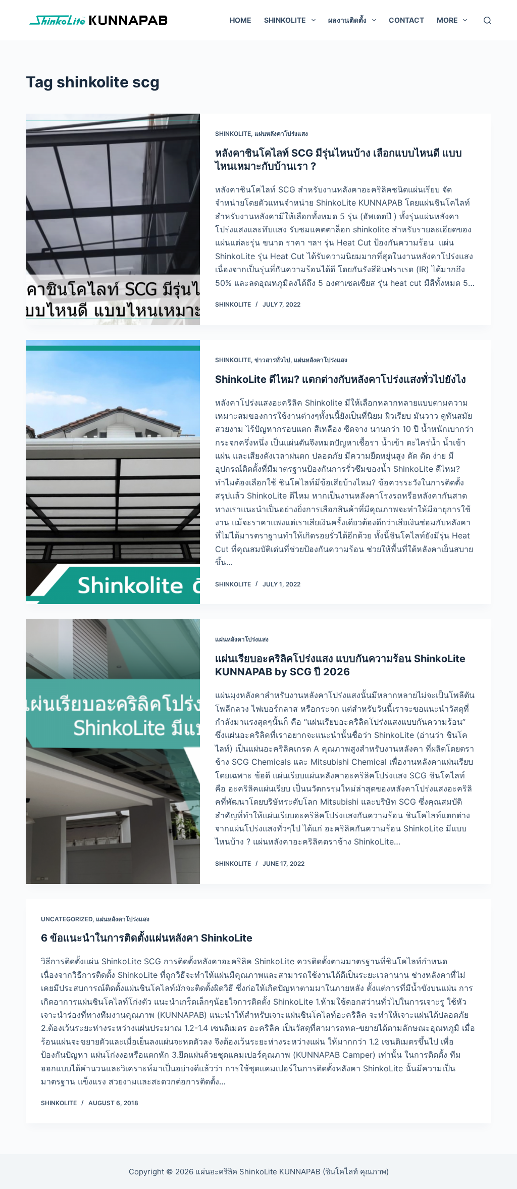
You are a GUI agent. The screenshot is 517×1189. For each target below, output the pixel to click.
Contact (406, 20)
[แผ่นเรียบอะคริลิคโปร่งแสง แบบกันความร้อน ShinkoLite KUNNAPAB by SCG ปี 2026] (113, 751)
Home (240, 20)
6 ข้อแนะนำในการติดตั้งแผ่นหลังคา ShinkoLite (146, 938)
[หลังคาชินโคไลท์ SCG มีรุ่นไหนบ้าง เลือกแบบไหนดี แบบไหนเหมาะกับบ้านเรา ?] (113, 219)
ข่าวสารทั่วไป (272, 360)
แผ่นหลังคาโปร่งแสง (281, 133)
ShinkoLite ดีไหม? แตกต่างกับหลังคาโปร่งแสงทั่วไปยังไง (340, 379)
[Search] (487, 20)
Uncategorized (66, 919)
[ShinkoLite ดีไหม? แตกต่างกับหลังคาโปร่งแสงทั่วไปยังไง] (113, 472)
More (447, 20)
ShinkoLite (233, 133)
